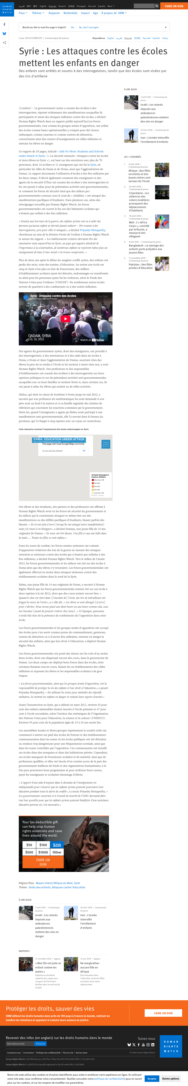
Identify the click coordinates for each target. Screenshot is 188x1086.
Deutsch (62, 6)
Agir (95, 13)
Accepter (152, 1078)
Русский (92, 6)
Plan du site (68, 1052)
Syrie (93, 164)
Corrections (28, 1052)
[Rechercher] (156, 6)
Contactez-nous (14, 1052)
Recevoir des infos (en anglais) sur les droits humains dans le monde (59, 1037)
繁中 (35, 6)
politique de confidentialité (109, 1078)
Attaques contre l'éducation (68, 887)
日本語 (71, 6)
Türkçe (165, 38)
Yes (72, 27)
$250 (57, 844)
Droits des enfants (40, 887)
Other (57, 852)
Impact (85, 13)
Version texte (81, 1052)
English (43, 6)
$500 (29, 852)
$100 (43, 844)
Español (101, 6)
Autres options (170, 1078)
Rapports (54, 13)
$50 (29, 844)
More (112, 6)
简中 (29, 6)
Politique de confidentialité (48, 1052)
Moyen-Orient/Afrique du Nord (54, 883)
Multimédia (70, 13)
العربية (22, 6)
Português (81, 6)
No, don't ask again (89, 27)
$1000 (43, 852)
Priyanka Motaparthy (92, 230)
